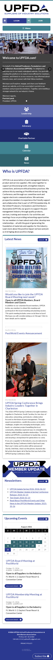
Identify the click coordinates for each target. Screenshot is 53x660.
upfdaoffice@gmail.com (32, 639)
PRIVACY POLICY (26, 643)
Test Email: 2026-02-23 (20, 498)
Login (16, 21)
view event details (12, 586)
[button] (3, 69)
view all (41, 240)
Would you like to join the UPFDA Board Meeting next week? (24, 295)
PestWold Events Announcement (23, 333)
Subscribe (41, 656)
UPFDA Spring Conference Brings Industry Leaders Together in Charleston (24, 405)
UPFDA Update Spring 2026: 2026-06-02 (28, 489)
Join (40, 21)
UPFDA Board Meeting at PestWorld (20, 562)
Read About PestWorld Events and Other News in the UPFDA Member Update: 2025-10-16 (28, 503)
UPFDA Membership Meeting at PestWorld (24, 596)
